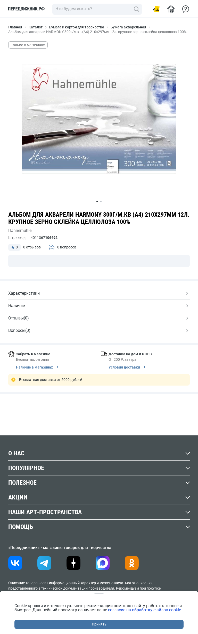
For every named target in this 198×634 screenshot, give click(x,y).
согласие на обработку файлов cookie (144, 609)
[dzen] (73, 563)
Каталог (36, 27)
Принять (99, 624)
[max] (103, 563)
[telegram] (44, 563)
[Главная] (26, 9)
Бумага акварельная (128, 27)
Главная (15, 27)
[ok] (132, 563)
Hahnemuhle (19, 230)
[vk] (15, 563)
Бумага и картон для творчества (76, 27)
